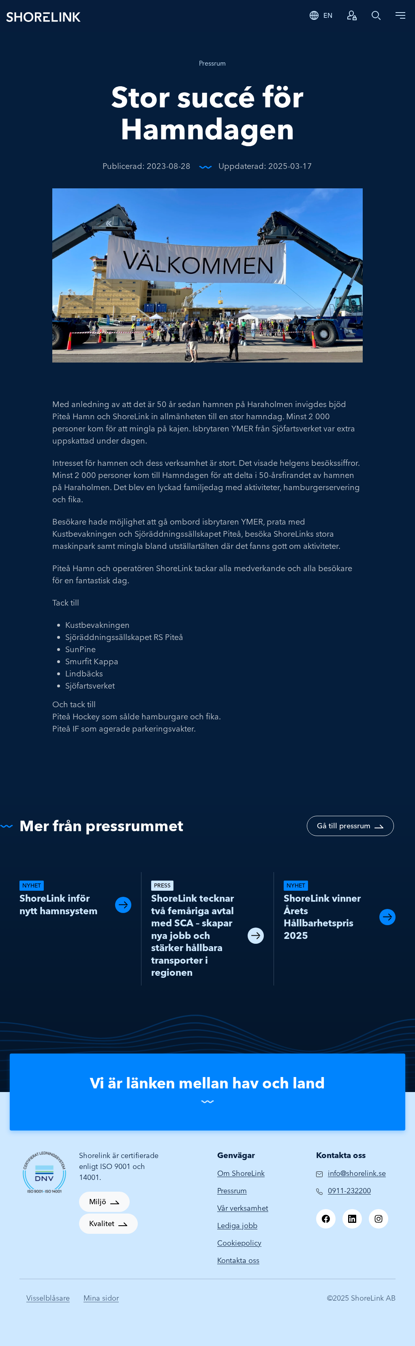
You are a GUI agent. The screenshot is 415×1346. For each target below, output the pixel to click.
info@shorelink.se (357, 1173)
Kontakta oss (238, 1260)
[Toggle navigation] (400, 15)
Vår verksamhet (242, 1208)
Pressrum (212, 63)
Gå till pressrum (343, 825)
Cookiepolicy (239, 1243)
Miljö (97, 1201)
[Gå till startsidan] (138, 16)
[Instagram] (378, 1219)
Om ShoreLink (241, 1173)
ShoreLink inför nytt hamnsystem (58, 904)
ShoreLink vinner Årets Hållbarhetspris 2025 (322, 916)
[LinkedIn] (352, 1219)
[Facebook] (326, 1219)
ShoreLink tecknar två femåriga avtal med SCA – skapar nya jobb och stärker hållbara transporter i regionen (192, 935)
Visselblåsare (48, 1298)
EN (327, 15)
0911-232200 (349, 1190)
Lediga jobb (237, 1225)
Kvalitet (101, 1223)
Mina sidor (101, 1298)
